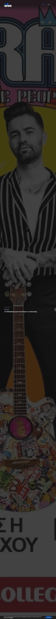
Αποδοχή (48, 617)
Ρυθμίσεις (11, 617)
